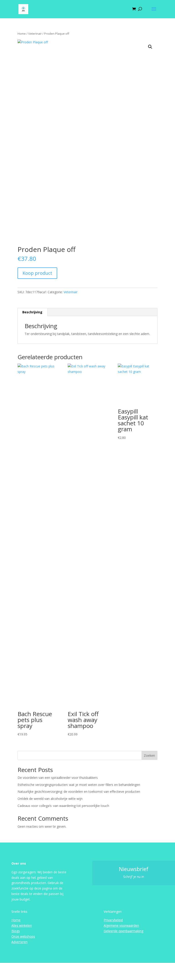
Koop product (37, 273)
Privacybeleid (113, 920)
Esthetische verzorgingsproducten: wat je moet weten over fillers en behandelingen (79, 784)
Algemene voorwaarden (121, 925)
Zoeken (149, 755)
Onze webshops (23, 936)
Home (22, 33)
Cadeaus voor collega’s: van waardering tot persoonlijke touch (63, 805)
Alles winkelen (21, 925)
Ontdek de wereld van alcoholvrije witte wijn (50, 798)
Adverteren (19, 942)
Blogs (15, 931)
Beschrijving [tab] (32, 312)
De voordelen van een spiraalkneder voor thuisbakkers (58, 777)
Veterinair (35, 33)
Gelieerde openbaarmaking (123, 931)
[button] (150, 47)
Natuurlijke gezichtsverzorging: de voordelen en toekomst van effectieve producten (79, 791)
